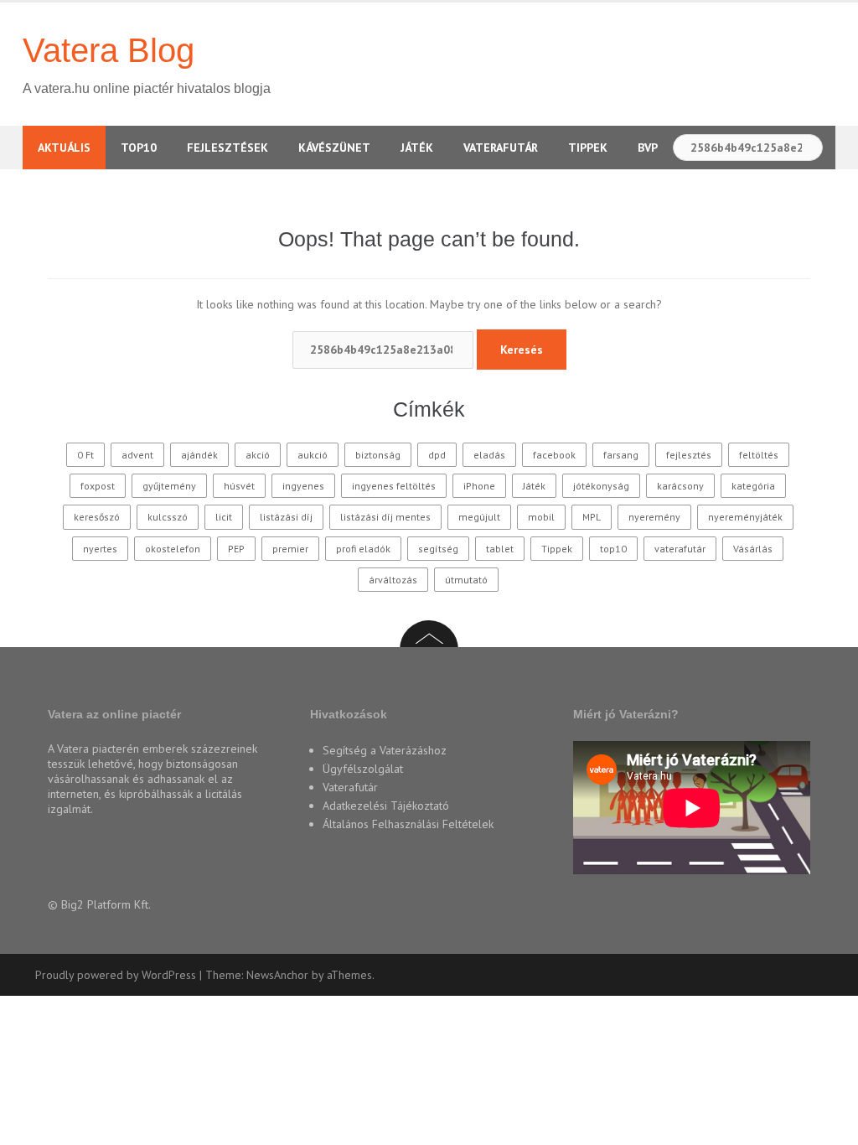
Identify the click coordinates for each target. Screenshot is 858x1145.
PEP (236, 548)
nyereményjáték (745, 516)
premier (290, 548)
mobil (541, 516)
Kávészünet (334, 147)
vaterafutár (680, 548)
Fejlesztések (227, 147)
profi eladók (363, 548)
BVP (648, 147)
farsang (620, 454)
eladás (489, 454)
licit (223, 516)
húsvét (239, 485)
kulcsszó (167, 516)
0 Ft (85, 454)
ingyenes (303, 485)
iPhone (479, 485)
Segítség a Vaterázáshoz (385, 750)
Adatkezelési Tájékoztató (386, 805)
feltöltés (758, 454)
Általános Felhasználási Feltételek (408, 824)
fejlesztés (688, 454)
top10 (613, 548)
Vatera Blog (108, 50)
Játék (417, 147)
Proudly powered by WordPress (115, 974)
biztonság (378, 454)
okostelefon (172, 548)
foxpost (97, 485)
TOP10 (139, 147)
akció (258, 454)
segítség (438, 548)
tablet (500, 548)
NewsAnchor (277, 974)
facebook (554, 454)
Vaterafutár (500, 147)
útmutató (466, 579)
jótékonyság (601, 485)
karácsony (680, 485)
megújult (479, 516)
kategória (753, 485)
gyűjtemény (169, 485)
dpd (437, 454)
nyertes (100, 548)
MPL (591, 516)
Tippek (587, 147)
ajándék (199, 454)
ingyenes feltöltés (394, 485)
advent (137, 454)
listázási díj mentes (385, 516)
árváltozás (393, 579)
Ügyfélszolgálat (363, 768)
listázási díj (286, 516)
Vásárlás (753, 548)
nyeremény (654, 516)
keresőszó (97, 516)
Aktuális (64, 147)
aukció (312, 454)
